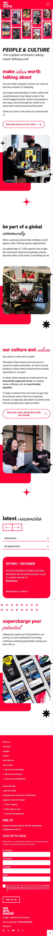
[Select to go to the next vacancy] (17, 527)
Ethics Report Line (12, 809)
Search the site (9, 786)
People (6, 756)
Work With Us (8, 760)
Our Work (6, 746)
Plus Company (11, 804)
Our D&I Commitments (14, 814)
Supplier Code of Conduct (14, 800)
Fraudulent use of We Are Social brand (19, 795)
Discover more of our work (20, 124)
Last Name (7, 859)
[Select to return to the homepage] (7, 5)
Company (7, 867)
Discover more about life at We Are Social (24, 413)
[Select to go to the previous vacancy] (8, 527)
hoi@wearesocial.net (12, 829)
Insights (6, 751)
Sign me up (11, 899)
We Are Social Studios (14, 770)
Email (5, 875)
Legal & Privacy (9, 791)
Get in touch (8, 765)
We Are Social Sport (13, 774)
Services (6, 742)
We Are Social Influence (15, 779)
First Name (8, 850)
